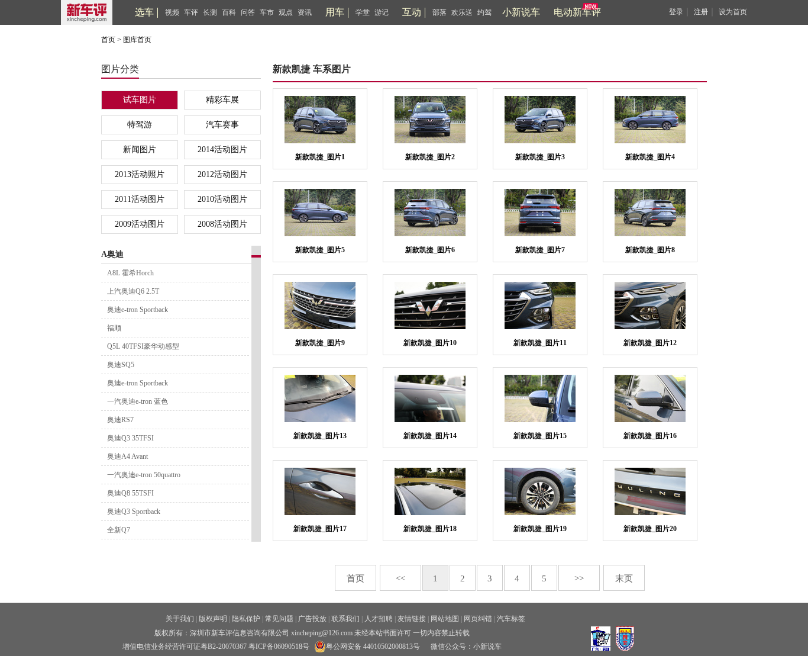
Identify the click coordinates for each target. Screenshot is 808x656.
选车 (144, 12)
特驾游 (139, 124)
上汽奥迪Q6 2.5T (133, 291)
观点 (286, 12)
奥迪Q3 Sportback (133, 511)
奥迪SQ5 (120, 365)
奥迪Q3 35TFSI (130, 438)
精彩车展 (222, 99)
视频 (172, 12)
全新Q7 (118, 530)
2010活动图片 (222, 199)
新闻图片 (139, 149)
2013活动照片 (139, 174)
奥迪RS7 (120, 420)
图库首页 (137, 40)
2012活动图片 (222, 174)
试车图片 (139, 99)
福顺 (114, 328)
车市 (267, 12)
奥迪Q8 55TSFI (130, 493)
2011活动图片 (139, 199)
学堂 (362, 12)
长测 (210, 12)
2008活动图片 (222, 224)
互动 (411, 12)
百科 (229, 12)
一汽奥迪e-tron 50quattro (143, 475)
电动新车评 (577, 12)
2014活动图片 (222, 149)
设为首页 (733, 12)
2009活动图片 (139, 224)
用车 (334, 12)
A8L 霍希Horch (130, 273)
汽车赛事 (222, 124)
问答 (248, 12)
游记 (381, 12)
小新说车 (521, 12)
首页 (108, 40)
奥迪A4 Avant (127, 456)
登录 (676, 12)
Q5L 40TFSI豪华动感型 (143, 346)
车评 (191, 12)
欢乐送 (462, 12)
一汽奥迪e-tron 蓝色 (137, 401)
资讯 (305, 12)
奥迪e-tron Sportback (137, 310)
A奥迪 (112, 254)
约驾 (484, 12)
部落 (439, 12)
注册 (701, 12)
